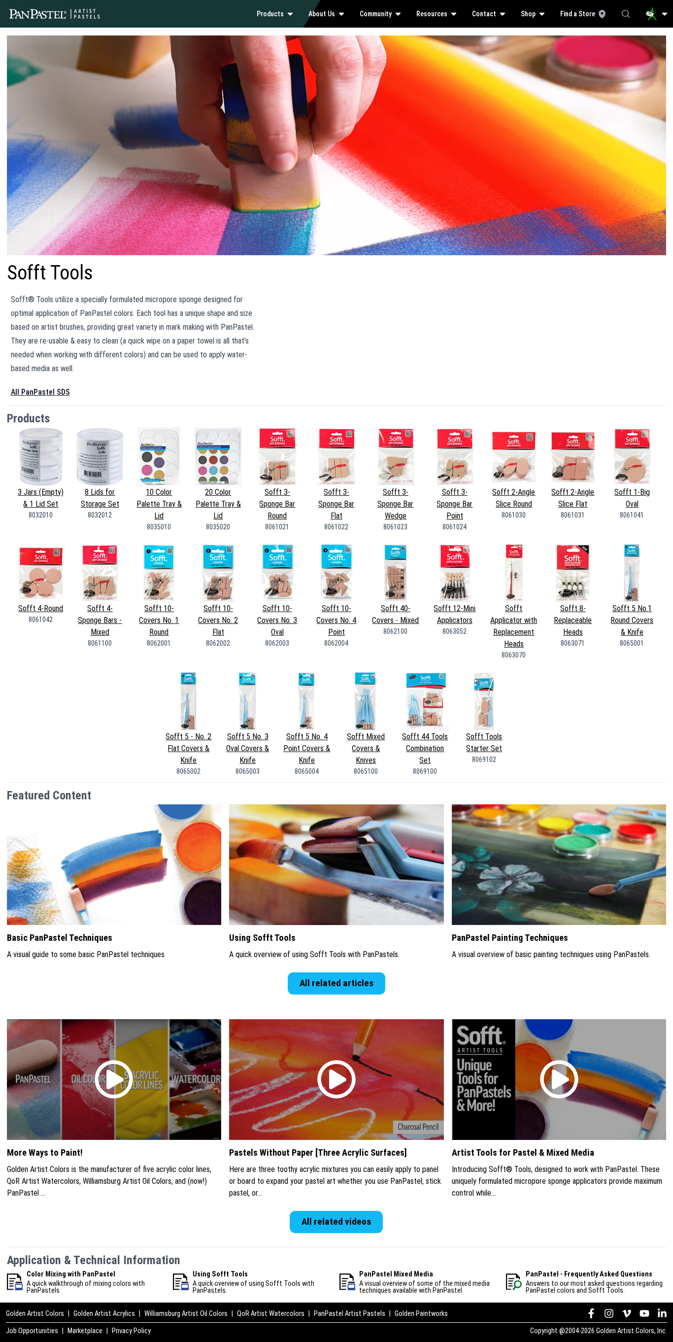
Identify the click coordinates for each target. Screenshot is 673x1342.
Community (376, 14)
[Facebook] (591, 1313)
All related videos (336, 1221)
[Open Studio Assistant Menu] (656, 14)
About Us (321, 14)
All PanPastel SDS (40, 392)
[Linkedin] (662, 1313)
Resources (431, 14)
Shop (528, 14)
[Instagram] (609, 1313)
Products (270, 14)
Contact (484, 14)
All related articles (336, 983)
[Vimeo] (627, 1313)
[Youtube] (644, 1313)
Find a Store (577, 14)
